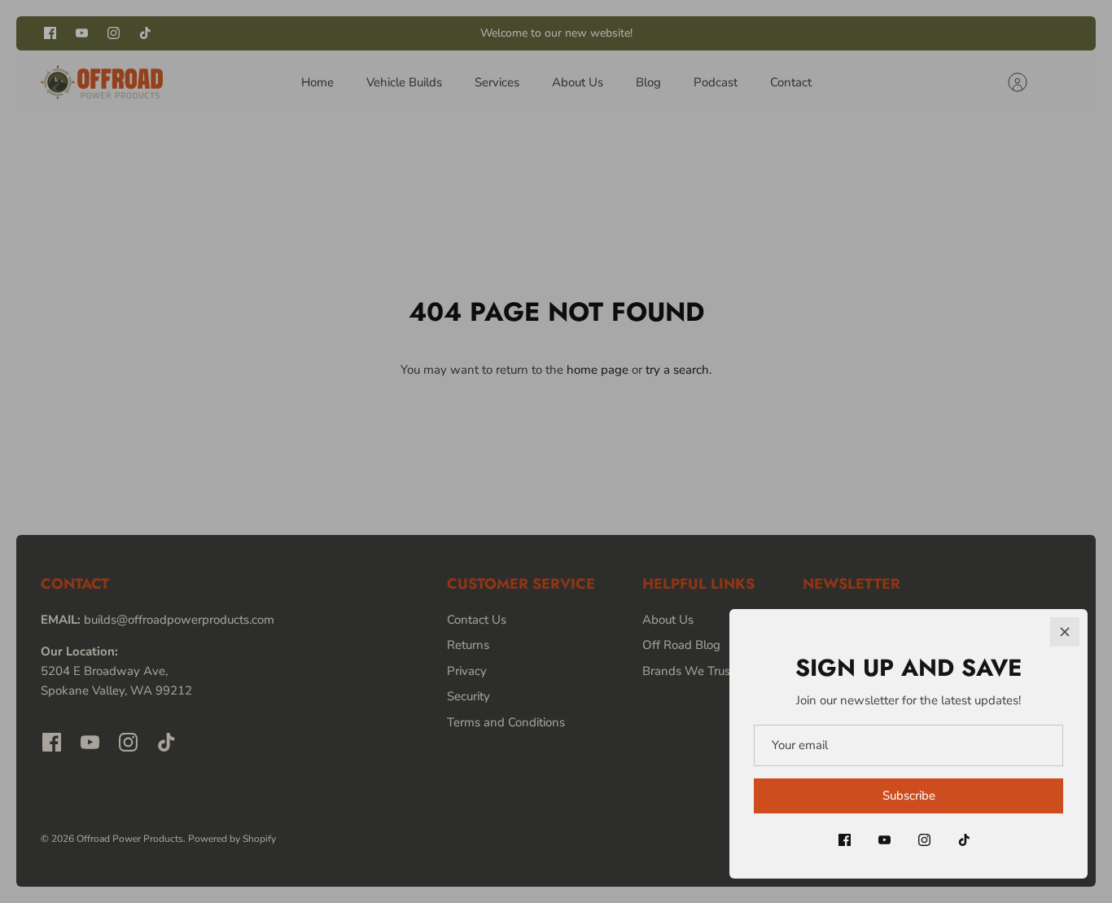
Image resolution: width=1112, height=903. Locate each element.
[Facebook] (844, 840)
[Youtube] (884, 840)
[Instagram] (924, 840)
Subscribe (908, 795)
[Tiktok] (964, 840)
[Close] (1064, 632)
